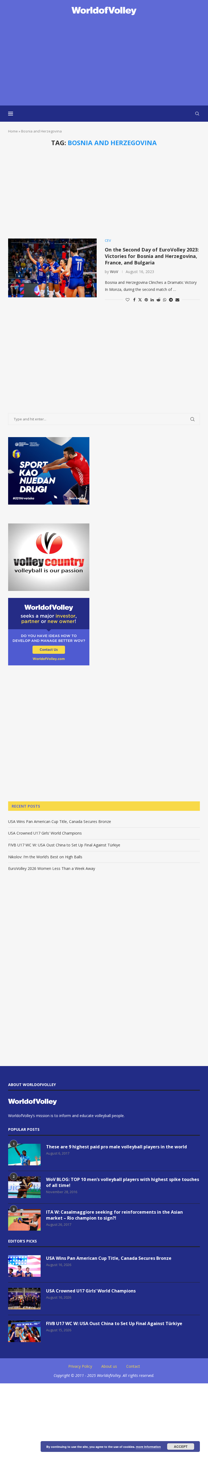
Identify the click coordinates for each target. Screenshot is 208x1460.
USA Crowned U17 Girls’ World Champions (45, 833)
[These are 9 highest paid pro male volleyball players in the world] (24, 1154)
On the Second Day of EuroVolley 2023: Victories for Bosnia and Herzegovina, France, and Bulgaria (152, 256)
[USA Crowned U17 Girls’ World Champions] (24, 1298)
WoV (114, 271)
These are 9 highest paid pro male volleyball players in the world (116, 1147)
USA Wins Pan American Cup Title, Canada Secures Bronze (59, 821)
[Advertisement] (104, 61)
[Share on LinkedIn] (152, 299)
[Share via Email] (177, 299)
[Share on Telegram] (171, 299)
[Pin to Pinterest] (146, 299)
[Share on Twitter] (140, 299)
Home (13, 131)
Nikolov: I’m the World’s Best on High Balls (45, 856)
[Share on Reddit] (158, 299)
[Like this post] (127, 299)
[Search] (197, 113)
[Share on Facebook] (134, 299)
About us (109, 1366)
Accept (180, 1446)
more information (148, 1447)
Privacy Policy (80, 1366)
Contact (133, 1366)
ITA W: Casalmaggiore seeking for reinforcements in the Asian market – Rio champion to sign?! (114, 1215)
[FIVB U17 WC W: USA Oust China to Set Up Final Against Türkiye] (24, 1331)
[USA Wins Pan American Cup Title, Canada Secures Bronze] (24, 1266)
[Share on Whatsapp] (164, 299)
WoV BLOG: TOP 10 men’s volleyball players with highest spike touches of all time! (122, 1182)
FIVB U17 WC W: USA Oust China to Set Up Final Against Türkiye (64, 845)
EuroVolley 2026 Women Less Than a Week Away (51, 868)
